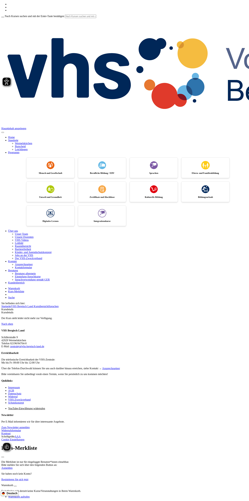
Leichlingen (21, 149)
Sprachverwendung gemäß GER (32, 279)
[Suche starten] (2, 17)
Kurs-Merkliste (16, 291)
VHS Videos (22, 240)
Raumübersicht (23, 246)
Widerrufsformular (11, 430)
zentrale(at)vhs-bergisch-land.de (27, 346)
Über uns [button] (13, 230)
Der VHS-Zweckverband (28, 258)
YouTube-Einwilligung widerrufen (26, 408)
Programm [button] (13, 152)
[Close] (15, 486)
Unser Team (21, 233)
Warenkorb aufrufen (19, 496)
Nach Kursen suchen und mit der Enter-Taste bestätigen (34, 16)
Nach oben (7, 323)
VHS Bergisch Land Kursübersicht (30, 306)
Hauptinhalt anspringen (13, 128)
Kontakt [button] (12, 261)
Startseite (6, 306)
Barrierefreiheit (23, 249)
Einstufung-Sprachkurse (28, 276)
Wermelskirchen (23, 143)
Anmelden (7, 468)
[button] (15, 427)
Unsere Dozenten (24, 237)
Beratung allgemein (25, 273)
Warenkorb (14, 288)
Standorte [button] (13, 140)
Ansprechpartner (24, 264)
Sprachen (54, 306)
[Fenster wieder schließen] (2, 457)
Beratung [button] (13, 270)
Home (11, 137)
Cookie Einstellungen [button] (12, 439)
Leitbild (19, 243)
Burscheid (20, 146)
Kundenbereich (16, 282)
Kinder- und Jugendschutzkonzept (33, 252)
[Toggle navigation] (2, 132)
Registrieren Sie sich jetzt (14, 479)
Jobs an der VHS (24, 255)
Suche (11, 297)
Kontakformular (23, 267)
